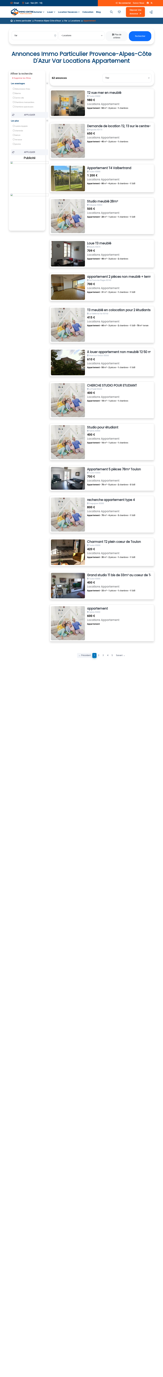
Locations (75, 20)
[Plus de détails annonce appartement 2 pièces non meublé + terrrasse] (68, 287)
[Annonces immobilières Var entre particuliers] (11, 21)
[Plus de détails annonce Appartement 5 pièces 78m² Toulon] (68, 478)
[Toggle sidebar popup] (151, 12)
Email (16, 3)
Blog (98, 12)
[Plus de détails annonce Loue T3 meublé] (68, 253)
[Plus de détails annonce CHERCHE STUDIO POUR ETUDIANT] (68, 400)
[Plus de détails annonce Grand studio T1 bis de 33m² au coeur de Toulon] (68, 585)
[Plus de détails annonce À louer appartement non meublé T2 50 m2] (68, 362)
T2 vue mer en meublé (104, 93)
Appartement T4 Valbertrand (109, 168)
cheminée (19, 131)
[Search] (111, 12)
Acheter (38, 12)
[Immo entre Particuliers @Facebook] (148, 3)
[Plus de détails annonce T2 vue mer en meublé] (68, 103)
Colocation (87, 12)
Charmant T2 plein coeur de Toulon (114, 542)
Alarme (18, 93)
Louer (50, 12)
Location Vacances (67, 12)
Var (65, 20)
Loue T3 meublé (99, 243)
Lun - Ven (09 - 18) (33, 3)
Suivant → (120, 655)
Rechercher (140, 36)
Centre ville (19, 98)
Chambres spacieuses (24, 107)
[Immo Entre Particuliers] (22, 12)
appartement (97, 608)
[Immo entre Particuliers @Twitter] (152, 3)
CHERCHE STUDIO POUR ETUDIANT (112, 385)
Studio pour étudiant (102, 427)
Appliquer (29, 115)
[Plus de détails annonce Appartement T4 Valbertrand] (68, 178)
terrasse (18, 140)
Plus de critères (117, 36)
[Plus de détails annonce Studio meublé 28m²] (68, 216)
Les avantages (18, 83)
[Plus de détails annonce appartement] (68, 623)
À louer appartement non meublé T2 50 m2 (120, 352)
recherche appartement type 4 (111, 500)
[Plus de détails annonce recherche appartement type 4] (68, 515)
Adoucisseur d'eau (22, 89)
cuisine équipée (21, 126)
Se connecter (124, 3)
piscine (18, 144)
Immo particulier (23, 20)
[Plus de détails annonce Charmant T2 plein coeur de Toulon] (68, 552)
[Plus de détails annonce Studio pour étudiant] (68, 442)
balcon (17, 135)
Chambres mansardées (24, 102)
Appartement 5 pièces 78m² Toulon (114, 469)
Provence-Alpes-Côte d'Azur (48, 20)
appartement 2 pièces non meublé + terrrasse (122, 277)
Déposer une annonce (135, 12)
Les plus (15, 121)
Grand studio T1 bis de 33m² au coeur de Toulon (123, 575)
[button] (119, 12)
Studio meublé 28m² (102, 201)
